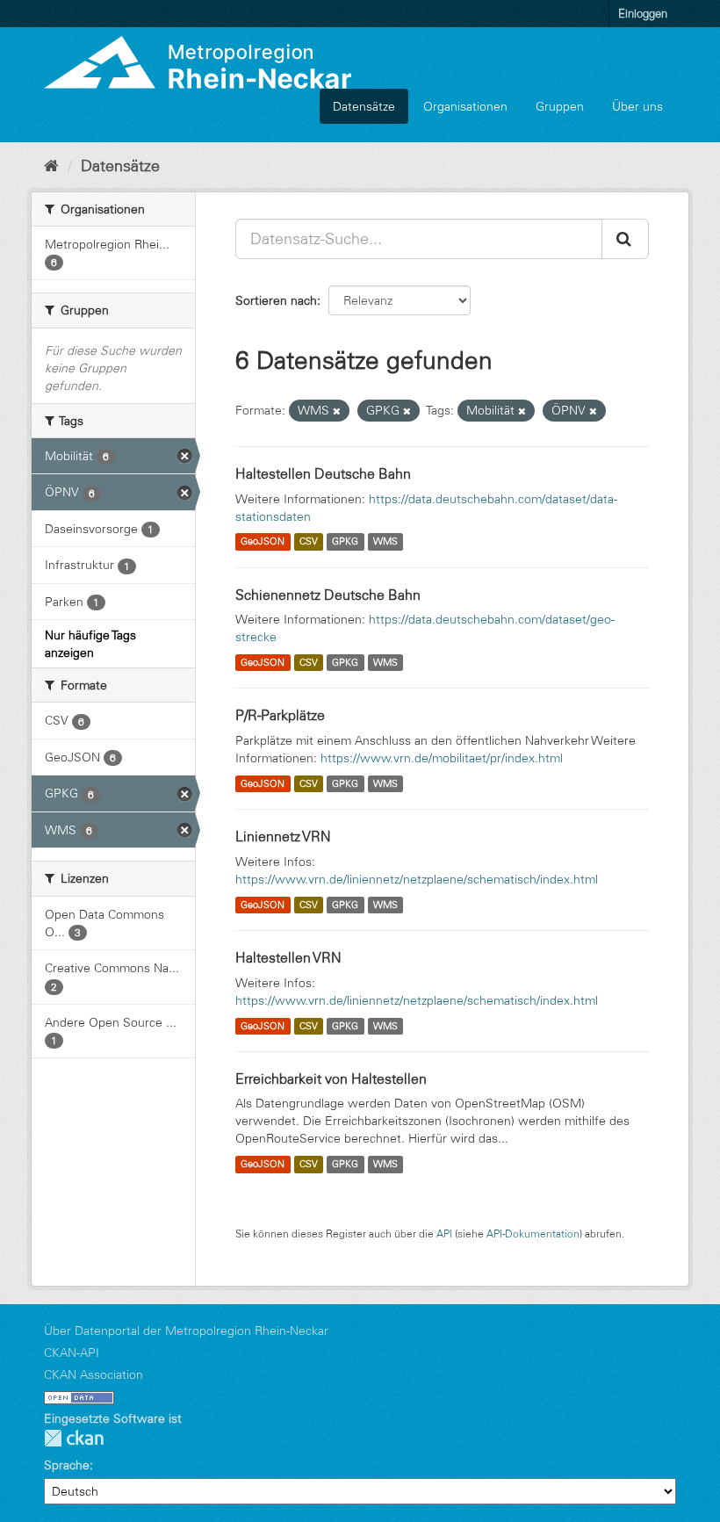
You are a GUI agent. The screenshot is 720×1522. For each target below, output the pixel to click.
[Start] (51, 166)
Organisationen (465, 106)
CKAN (74, 1438)
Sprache (67, 1465)
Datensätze (364, 106)
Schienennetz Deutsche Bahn (328, 594)
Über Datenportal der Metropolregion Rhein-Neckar (186, 1330)
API (444, 1233)
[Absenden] (625, 239)
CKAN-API (71, 1352)
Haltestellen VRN (288, 957)
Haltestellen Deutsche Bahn (323, 473)
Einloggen (642, 13)
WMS (385, 542)
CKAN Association (93, 1374)
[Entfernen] (337, 411)
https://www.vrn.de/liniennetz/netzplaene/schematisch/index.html (416, 879)
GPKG (345, 542)
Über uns (637, 106)
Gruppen (560, 106)
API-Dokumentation (533, 1233)
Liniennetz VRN (283, 836)
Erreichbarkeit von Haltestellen (331, 1078)
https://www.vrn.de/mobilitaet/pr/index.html (441, 758)
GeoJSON (262, 542)
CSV (308, 542)
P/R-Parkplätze (280, 715)
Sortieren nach (276, 300)
